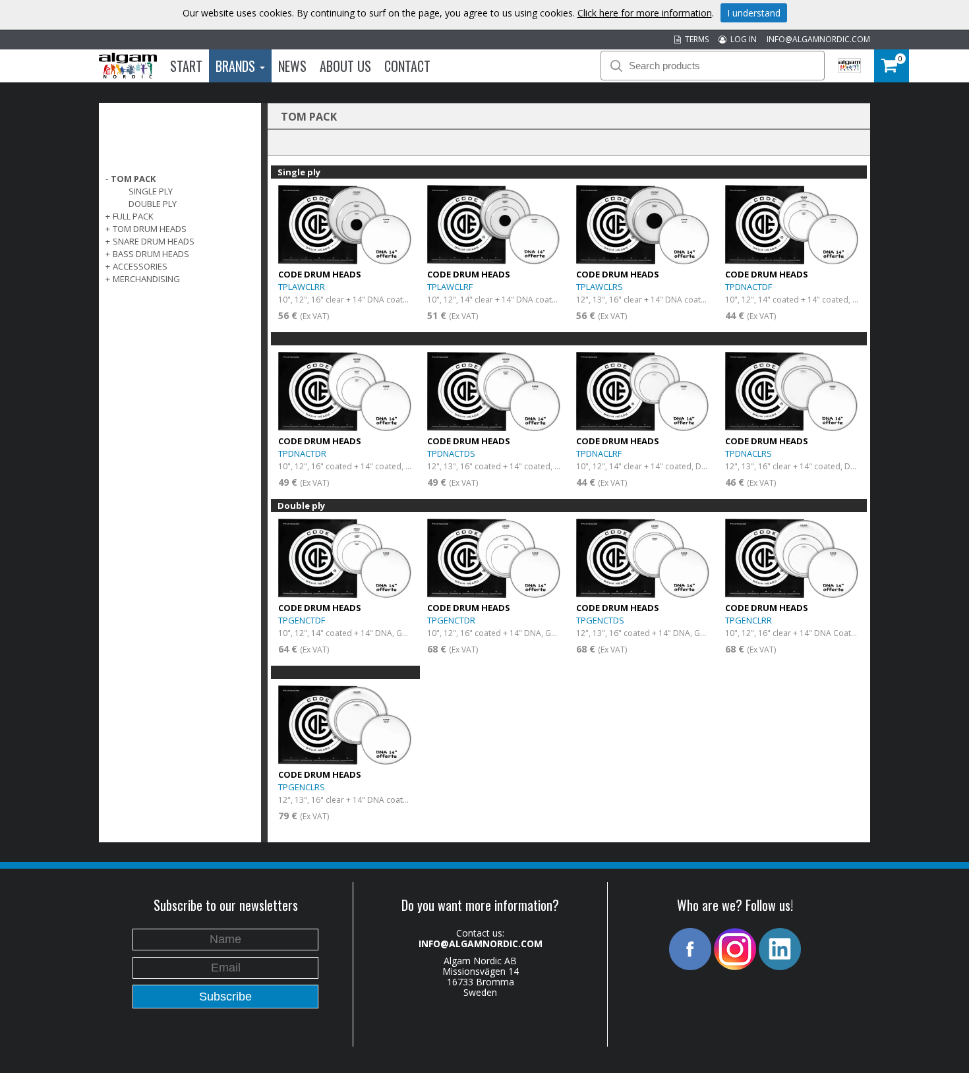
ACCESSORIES (140, 266)
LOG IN (741, 39)
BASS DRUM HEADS (151, 254)
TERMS (695, 39)
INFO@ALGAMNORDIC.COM (818, 39)
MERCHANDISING (146, 279)
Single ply (151, 191)
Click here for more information (644, 13)
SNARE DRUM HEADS (153, 241)
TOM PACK (133, 179)
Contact (407, 66)
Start (186, 66)
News (292, 66)
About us (345, 66)
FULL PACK (133, 216)
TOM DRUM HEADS (150, 229)
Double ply (153, 204)
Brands (237, 66)
